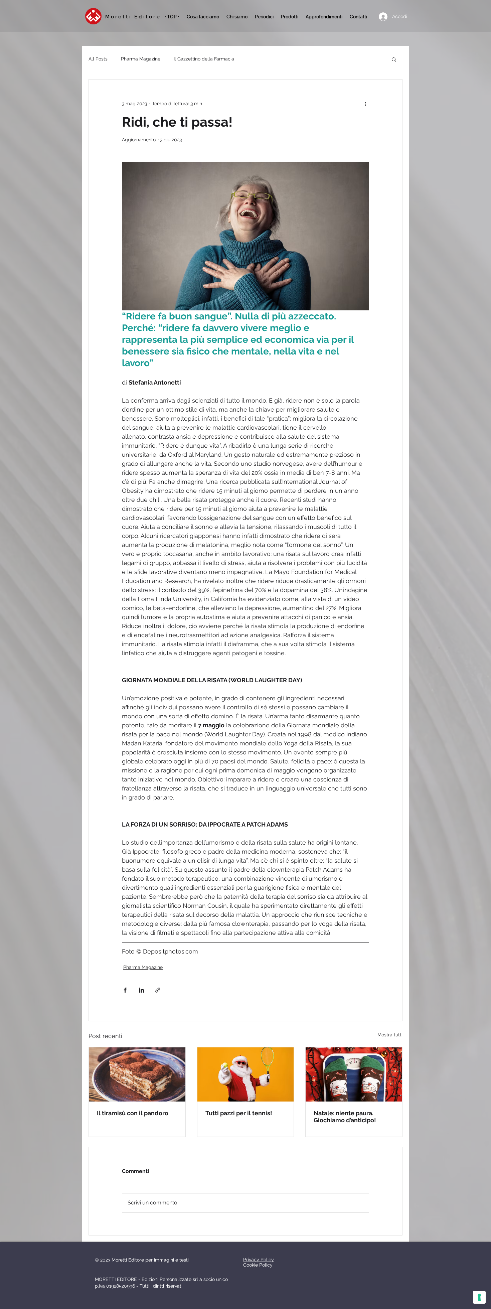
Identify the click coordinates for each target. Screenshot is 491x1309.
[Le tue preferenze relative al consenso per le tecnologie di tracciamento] (479, 1297)
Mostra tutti (389, 1034)
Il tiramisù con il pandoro (132, 1113)
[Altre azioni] (365, 104)
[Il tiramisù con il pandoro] (137, 1074)
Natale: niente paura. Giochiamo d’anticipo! (345, 1117)
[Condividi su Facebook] (125, 990)
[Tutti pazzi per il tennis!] (245, 1074)
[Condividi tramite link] (158, 990)
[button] (264, 16)
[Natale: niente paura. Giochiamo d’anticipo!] (354, 1074)
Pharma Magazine (140, 58)
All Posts (98, 58)
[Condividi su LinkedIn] (141, 990)
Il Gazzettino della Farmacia (204, 58)
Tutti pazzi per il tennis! (238, 1113)
